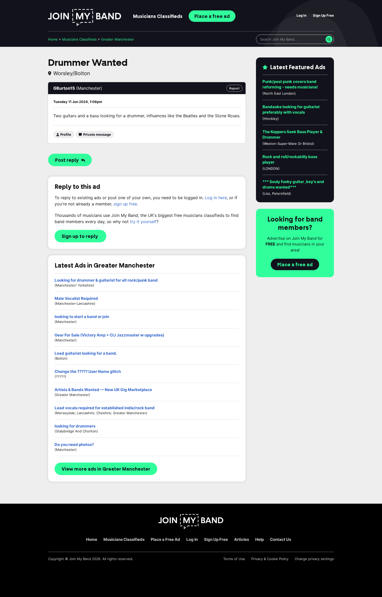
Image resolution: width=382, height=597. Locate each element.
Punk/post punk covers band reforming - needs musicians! (290, 84)
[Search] (329, 39)
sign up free (125, 203)
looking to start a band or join (82, 316)
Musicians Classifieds (123, 539)
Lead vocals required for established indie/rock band (105, 407)
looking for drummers (75, 426)
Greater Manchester (117, 39)
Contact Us (280, 539)
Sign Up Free (323, 15)
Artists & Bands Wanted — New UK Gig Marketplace (103, 389)
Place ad (212, 16)
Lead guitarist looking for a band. (86, 353)
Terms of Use (234, 559)
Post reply (67, 160)
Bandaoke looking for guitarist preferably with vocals (291, 109)
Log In (301, 15)
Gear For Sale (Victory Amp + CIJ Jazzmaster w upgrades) (109, 335)
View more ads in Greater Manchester (106, 469)
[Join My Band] (191, 527)
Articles (241, 539)
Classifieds (157, 16)
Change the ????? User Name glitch (88, 371)
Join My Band (80, 559)
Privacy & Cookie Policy (269, 559)
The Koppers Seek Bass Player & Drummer (292, 134)
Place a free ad (295, 264)
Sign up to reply (80, 236)
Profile (65, 134)
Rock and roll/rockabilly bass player (289, 159)
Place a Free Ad (165, 539)
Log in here (216, 197)
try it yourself (143, 221)
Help (259, 539)
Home (53, 39)
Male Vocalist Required (76, 298)
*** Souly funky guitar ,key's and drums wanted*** (293, 184)
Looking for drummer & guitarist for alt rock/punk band (106, 280)
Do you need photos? (74, 444)
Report (234, 88)
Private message (96, 134)
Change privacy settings (314, 559)
